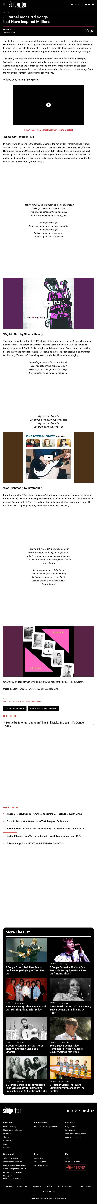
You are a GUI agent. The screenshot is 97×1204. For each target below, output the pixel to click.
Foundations (39, 1158)
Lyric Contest (70, 1130)
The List (6, 12)
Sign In (49, 1186)
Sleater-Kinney (36, 701)
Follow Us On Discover (14, 709)
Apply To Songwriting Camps (14, 1165)
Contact (37, 1186)
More (68, 1154)
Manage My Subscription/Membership (13, 1177)
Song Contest (70, 1126)
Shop (67, 1158)
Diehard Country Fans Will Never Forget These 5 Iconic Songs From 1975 (44, 836)
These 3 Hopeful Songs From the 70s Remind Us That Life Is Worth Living (44, 814)
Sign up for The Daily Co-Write (45, 1126)
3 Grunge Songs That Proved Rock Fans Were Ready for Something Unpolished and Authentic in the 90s (26, 1088)
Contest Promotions (73, 1137)
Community (9, 1154)
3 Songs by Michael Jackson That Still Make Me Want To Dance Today (43, 724)
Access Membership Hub (12, 1172)
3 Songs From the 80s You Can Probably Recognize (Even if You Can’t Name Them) (68, 970)
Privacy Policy (48, 1191)
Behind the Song (9, 1126)
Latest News (40, 1122)
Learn (37, 1154)
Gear (5, 1144)
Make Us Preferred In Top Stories (42, 709)
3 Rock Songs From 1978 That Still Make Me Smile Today (36, 843)
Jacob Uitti (8, 29)
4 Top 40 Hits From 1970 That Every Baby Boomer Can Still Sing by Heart (70, 1009)
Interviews (7, 1134)
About (9, 1186)
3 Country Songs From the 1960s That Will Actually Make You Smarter (24, 1048)
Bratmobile (17, 701)
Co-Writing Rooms (41, 1165)
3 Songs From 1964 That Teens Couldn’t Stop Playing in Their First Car (25, 970)
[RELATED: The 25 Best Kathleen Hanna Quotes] (48, 130)
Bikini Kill (7, 701)
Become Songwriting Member (14, 1169)
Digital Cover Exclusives (12, 1130)
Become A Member (66, 1186)
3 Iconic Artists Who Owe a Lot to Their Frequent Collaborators (39, 821)
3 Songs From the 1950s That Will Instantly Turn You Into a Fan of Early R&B (45, 828)
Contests (70, 1122)
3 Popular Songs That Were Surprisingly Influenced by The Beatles (67, 1088)
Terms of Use (85, 1186)
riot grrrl (26, 701)
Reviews (6, 1148)
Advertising (22, 1186)
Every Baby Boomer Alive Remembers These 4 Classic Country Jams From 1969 (66, 1048)
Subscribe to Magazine (12, 1158)
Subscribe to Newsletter (12, 1162)
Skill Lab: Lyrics (40, 1162)
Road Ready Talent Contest (75, 1134)
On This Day (8, 1141)
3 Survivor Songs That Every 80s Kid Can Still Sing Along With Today (26, 1008)
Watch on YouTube (72, 1162)
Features (8, 1122)
